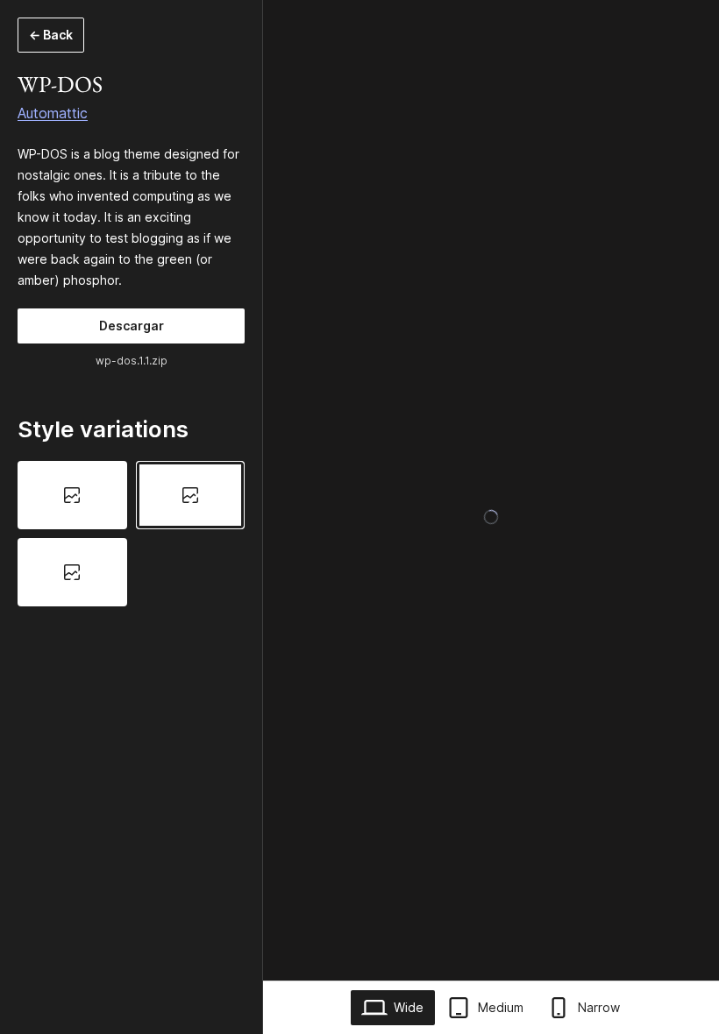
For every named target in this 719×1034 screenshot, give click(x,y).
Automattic (53, 113)
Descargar (131, 325)
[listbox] (131, 533)
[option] (72, 495)
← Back (51, 34)
